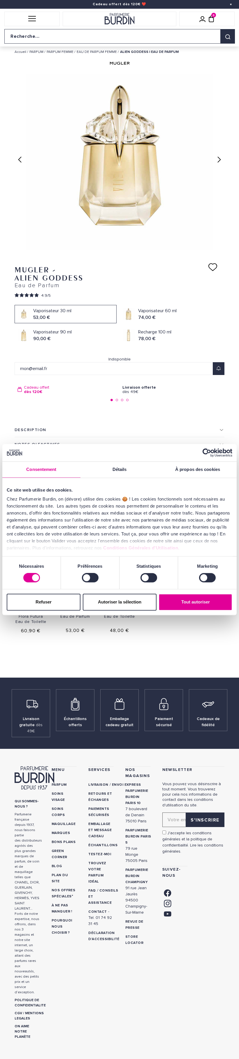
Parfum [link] (59, 785)
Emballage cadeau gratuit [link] (119, 721)
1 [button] (111, 400)
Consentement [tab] (41, 469)
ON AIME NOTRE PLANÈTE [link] (22, 1031)
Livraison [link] (98, 785)
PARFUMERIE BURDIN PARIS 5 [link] (138, 836)
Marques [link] (61, 833)
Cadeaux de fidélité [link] (208, 721)
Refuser (44, 601)
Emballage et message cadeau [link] (100, 830)
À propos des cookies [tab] (197, 469)
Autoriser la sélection (119, 601)
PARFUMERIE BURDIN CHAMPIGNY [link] (136, 876)
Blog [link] (57, 866)
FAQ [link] (92, 890)
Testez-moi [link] (99, 854)
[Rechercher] (227, 36)
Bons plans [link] (64, 842)
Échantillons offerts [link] (75, 721)
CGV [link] (18, 1013)
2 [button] (117, 400)
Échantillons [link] (102, 845)
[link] (167, 892)
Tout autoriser (195, 601)
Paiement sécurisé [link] (164, 721)
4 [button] (127, 400)
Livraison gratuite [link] (31, 724)
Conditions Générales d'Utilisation (140, 547)
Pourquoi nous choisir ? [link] (62, 926)
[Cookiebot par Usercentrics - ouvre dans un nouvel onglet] (206, 452)
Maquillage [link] (64, 824)
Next (219, 159)
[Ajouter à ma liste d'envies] (213, 267)
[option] (67, 389)
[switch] (90, 578)
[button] (32, 19)
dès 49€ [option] (139, 389)
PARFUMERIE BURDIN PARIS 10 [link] (136, 797)
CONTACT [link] (97, 912)
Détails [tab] (120, 469)
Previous (20, 159)
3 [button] (122, 400)
